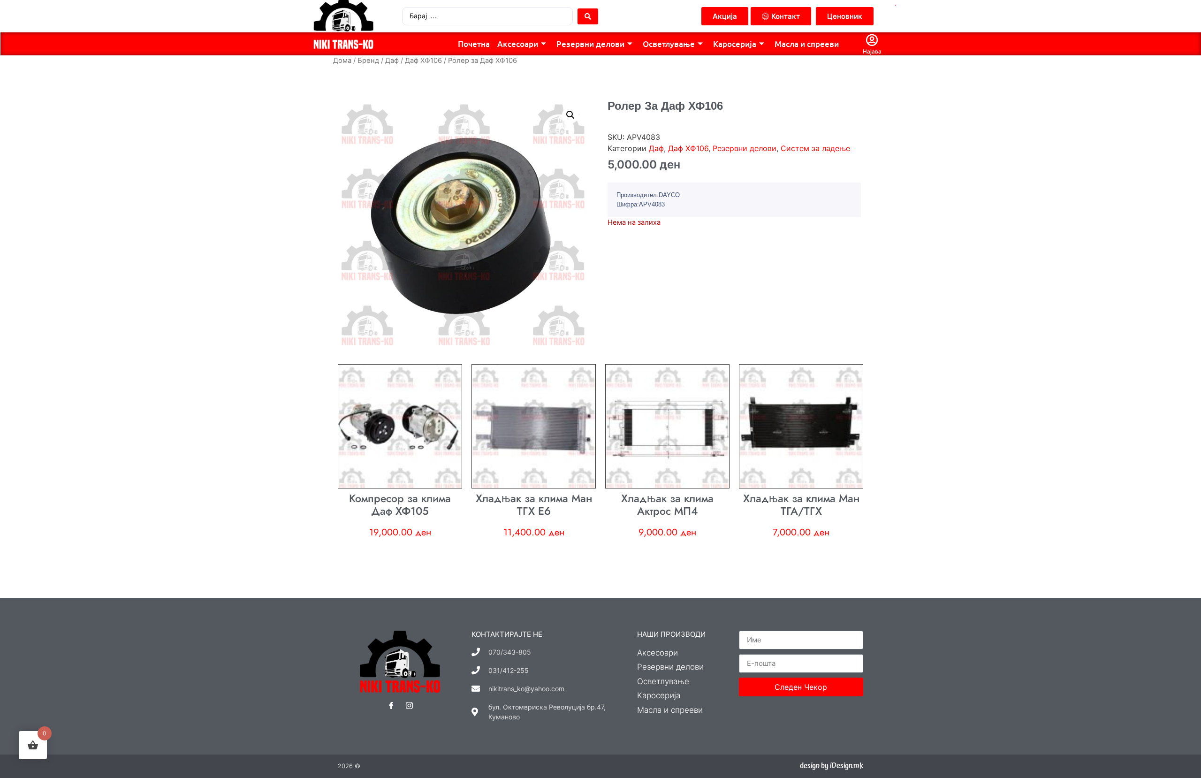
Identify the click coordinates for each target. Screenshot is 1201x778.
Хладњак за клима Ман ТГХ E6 (534, 504)
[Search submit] (588, 16)
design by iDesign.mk (831, 765)
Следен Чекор (801, 687)
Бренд (368, 60)
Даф (392, 60)
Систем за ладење (815, 148)
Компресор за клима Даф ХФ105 (400, 504)
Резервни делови (590, 43)
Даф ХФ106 (423, 60)
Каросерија (734, 43)
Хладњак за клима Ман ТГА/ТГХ (801, 504)
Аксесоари (517, 43)
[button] (570, 115)
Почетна (474, 43)
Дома (342, 60)
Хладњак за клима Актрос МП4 (667, 504)
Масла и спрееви (807, 43)
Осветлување (669, 43)
